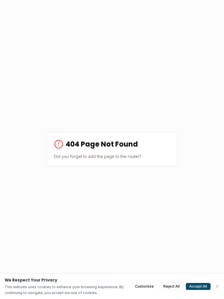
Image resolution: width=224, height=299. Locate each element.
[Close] (217, 286)
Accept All (198, 286)
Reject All (171, 286)
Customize (144, 286)
